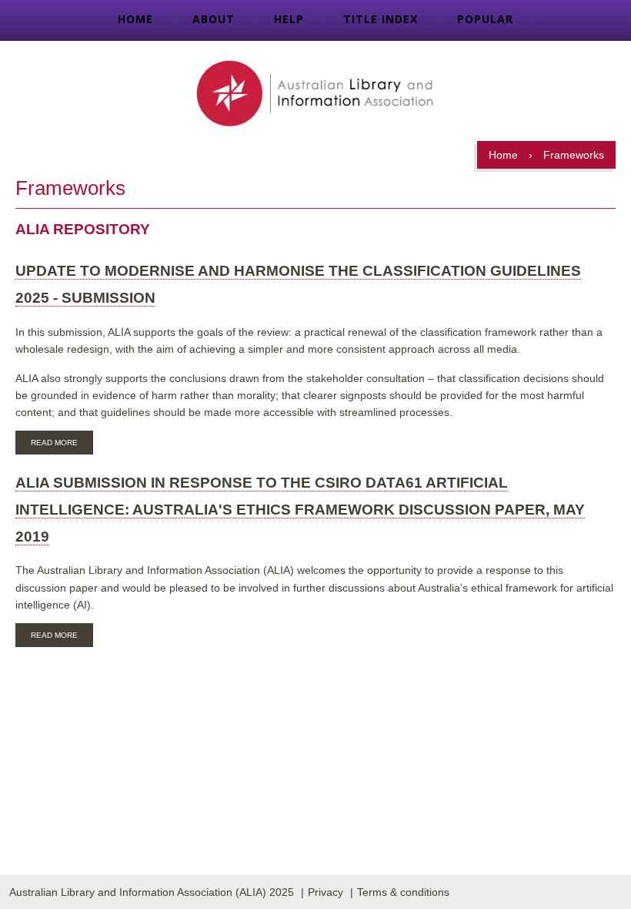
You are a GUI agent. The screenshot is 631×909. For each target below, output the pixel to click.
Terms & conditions (403, 892)
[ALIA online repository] (315, 95)
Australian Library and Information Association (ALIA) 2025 (151, 892)
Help (289, 19)
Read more (62, 444)
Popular (485, 19)
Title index (380, 19)
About (213, 19)
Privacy (325, 892)
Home (135, 19)
